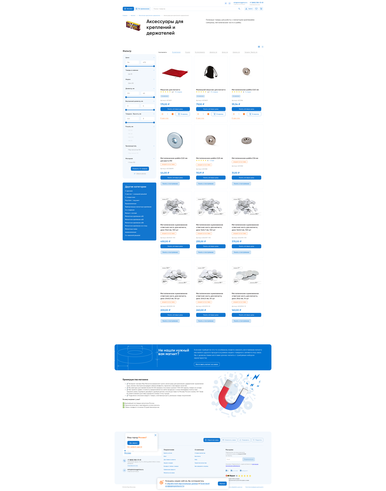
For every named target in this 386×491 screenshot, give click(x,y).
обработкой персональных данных (182, 483)
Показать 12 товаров (140, 169)
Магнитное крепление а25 (134, 219)
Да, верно (133, 443)
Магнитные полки (131, 229)
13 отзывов (178, 92)
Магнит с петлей (131, 213)
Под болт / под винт (132, 200)
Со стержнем (129, 210)
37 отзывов (214, 92)
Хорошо (222, 483)
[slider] (126, 66)
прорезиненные (130, 232)
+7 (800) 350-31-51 (256, 3)
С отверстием (130, 197)
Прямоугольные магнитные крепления (138, 207)
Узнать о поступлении (170, 184)
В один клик (164, 118)
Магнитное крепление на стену (136, 226)
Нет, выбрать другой (134, 447)
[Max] (225, 3)
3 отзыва (248, 92)
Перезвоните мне (255, 4)
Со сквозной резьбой (132, 235)
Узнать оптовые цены (175, 109)
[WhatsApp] (229, 3)
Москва (127, 453)
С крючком (129, 191)
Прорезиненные (130, 203)
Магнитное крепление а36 (134, 223)
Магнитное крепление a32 (134, 216)
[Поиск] (239, 9)
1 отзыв (211, 160)
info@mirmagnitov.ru (240, 2)
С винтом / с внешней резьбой (136, 194)
